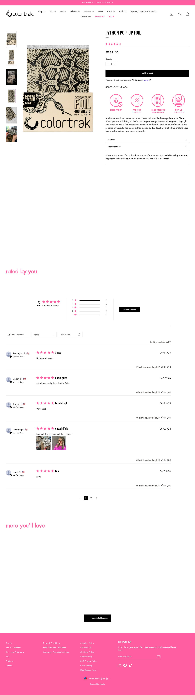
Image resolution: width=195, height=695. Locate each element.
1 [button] (85, 498)
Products (9, 661)
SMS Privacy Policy (88, 661)
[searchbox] (18, 334)
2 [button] (91, 498)
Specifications (114, 146)
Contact (9, 665)
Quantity (108, 59)
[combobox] (44, 334)
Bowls (100, 11)
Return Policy (85, 647)
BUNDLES (100, 16)
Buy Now (27, 576)
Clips (110, 11)
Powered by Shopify (97, 684)
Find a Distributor (13, 647)
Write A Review (129, 309)
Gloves (74, 11)
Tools (121, 11)
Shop (40, 11)
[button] (89, 301)
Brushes (88, 11)
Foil (52, 11)
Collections (86, 16)
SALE (111, 16)
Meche (63, 11)
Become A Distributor (15, 652)
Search (9, 643)
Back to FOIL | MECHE (99, 618)
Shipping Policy (87, 643)
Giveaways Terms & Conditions (56, 652)
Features (111, 139)
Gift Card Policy (87, 652)
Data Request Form (88, 670)
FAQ (7, 656)
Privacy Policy (86, 656)
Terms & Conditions (51, 643)
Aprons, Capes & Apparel (143, 11)
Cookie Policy (86, 665)
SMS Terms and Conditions (54, 647)
